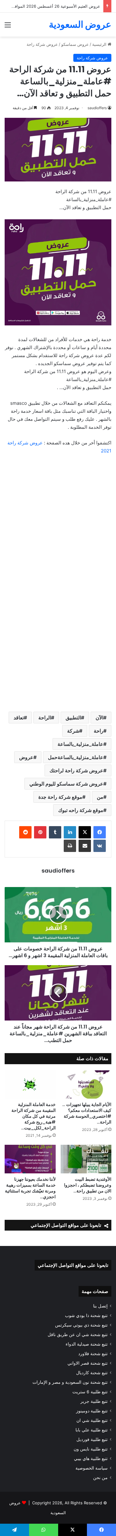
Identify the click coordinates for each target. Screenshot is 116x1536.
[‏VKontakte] (99, 846)
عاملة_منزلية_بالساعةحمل (75, 757)
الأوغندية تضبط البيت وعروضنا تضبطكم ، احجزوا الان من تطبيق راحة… (87, 1185)
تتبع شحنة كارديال (92, 1372)
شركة (73, 731)
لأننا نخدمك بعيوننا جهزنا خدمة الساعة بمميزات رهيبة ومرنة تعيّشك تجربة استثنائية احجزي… (30, 1188)
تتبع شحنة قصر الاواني (87, 1363)
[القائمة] (8, 27)
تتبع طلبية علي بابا (91, 1429)
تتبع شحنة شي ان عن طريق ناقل (78, 1334)
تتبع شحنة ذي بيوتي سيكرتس (81, 1325)
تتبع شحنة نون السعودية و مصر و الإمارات (70, 1382)
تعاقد (19, 717)
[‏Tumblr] (55, 832)
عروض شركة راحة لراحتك (76, 770)
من (100, 797)
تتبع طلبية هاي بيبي (91, 1458)
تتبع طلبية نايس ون (91, 1448)
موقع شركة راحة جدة (60, 797)
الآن (99, 717)
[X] (85, 832)
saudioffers (97, 107)
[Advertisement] (58, 520)
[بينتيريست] (40, 832)
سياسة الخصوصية (91, 1468)
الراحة (44, 717)
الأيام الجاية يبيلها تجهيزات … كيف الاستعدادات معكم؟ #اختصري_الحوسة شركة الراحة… (86, 1113)
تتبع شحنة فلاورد (93, 1353)
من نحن (100, 1477)
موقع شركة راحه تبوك (80, 810)
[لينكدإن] (70, 832)
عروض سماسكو (75, 44)
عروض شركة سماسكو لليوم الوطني (66, 784)
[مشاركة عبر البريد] (85, 846)
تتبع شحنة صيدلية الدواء (87, 1344)
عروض (26, 757)
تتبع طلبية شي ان (92, 1420)
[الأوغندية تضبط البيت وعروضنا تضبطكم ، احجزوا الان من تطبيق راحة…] (86, 1159)
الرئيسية (100, 44)
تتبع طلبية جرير (94, 1401)
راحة (98, 731)
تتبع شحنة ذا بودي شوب (86, 1315)
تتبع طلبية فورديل (92, 1439)
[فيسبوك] (99, 832)
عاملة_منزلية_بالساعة (80, 744)
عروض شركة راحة (42, 44)
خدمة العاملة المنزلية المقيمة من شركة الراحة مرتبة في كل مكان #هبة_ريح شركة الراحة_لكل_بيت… (33, 1116)
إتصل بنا (100, 1305)
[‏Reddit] (25, 832)
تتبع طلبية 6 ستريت (90, 1391)
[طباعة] (70, 846)
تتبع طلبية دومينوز (92, 1410)
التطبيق (73, 717)
